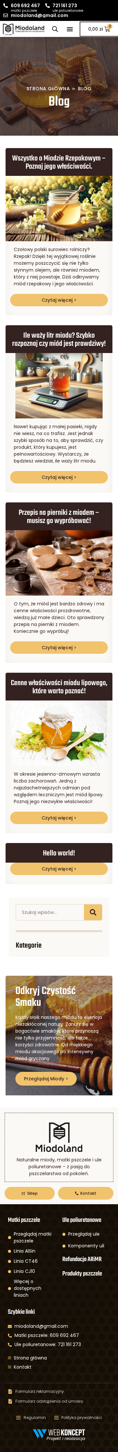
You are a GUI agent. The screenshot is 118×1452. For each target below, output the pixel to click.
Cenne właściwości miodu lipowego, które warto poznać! (59, 687)
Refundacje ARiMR (82, 1259)
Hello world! (59, 853)
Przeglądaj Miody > (46, 1078)
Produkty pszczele (82, 1274)
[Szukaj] (93, 912)
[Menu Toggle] (69, 29)
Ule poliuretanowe (81, 1220)
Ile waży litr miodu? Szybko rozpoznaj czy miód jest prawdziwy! (59, 340)
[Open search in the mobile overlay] (55, 29)
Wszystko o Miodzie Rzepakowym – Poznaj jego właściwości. (59, 163)
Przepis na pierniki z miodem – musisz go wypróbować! (59, 517)
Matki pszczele (24, 1220)
